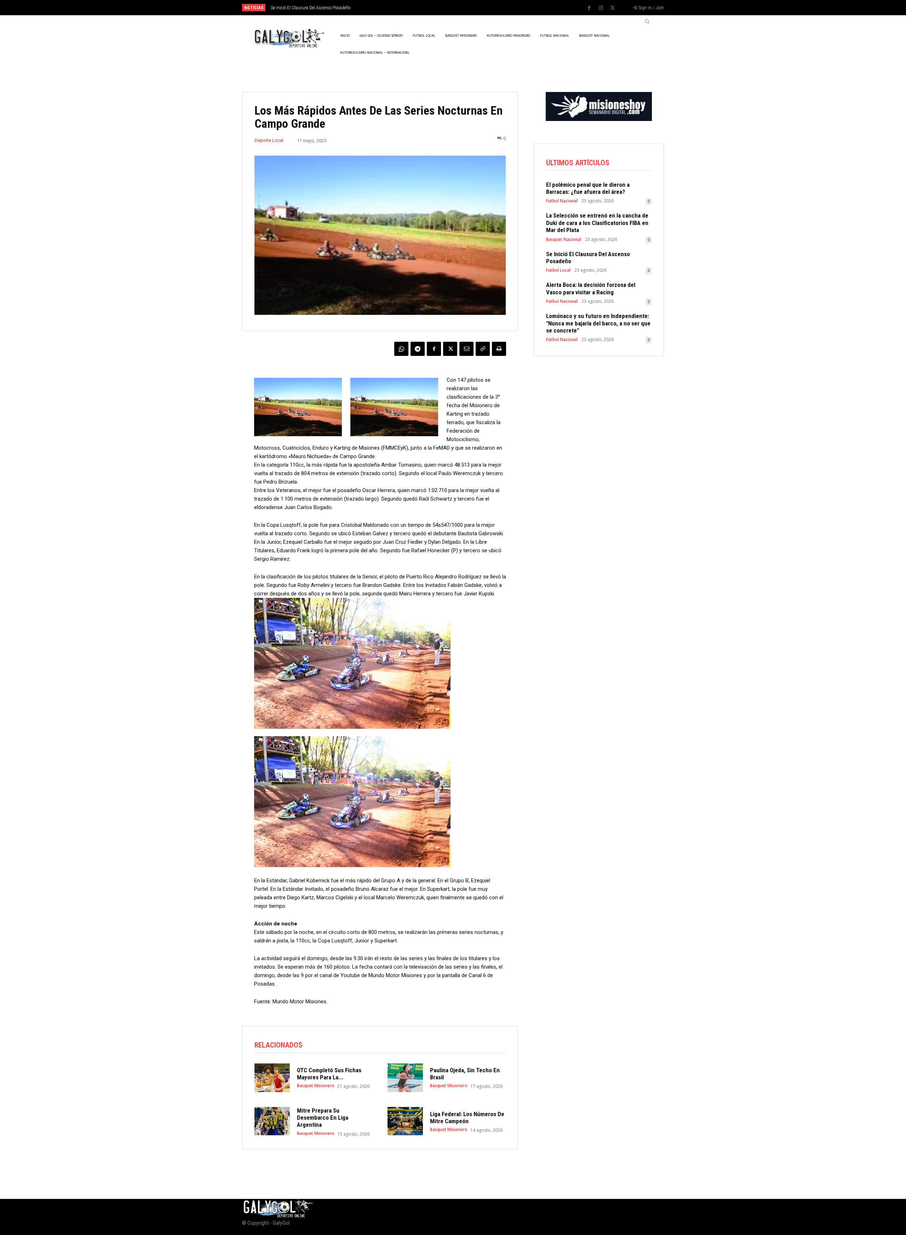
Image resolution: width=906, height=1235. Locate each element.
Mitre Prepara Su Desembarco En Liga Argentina (322, 1118)
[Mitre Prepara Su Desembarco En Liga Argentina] (272, 1121)
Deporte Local (268, 140)
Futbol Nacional (562, 201)
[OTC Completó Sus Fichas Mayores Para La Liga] (272, 1077)
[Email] (466, 349)
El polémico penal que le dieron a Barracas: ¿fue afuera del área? (588, 188)
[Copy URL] (483, 349)
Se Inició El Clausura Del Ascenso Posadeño (588, 257)
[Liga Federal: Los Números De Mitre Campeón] (405, 1121)
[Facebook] (589, 8)
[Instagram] (601, 8)
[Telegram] (418, 349)
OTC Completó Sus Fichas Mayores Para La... (329, 1074)
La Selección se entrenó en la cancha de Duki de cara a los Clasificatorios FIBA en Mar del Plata (597, 222)
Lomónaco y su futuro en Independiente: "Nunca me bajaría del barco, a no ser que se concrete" (598, 323)
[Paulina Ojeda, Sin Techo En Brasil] (405, 1077)
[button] (647, 21)
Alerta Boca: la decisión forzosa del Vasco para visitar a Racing (330, 7)
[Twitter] (613, 8)
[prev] (465, 7)
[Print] (499, 349)
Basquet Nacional (563, 239)
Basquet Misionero (315, 1086)
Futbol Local (558, 270)
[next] (476, 7)
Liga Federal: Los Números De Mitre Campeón (467, 1117)
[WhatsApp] (401, 349)
